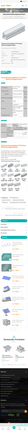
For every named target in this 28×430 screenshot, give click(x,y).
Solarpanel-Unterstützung (18, 200)
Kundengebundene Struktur (8, 230)
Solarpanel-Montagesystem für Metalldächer (17, 266)
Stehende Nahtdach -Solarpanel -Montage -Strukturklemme (18, 321)
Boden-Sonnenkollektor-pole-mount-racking (17, 310)
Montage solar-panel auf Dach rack (7, 384)
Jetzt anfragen (20, 424)
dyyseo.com (19, 421)
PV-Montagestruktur (14, 197)
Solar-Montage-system (5, 379)
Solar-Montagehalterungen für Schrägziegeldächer (17, 255)
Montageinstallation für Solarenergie (18, 202)
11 (23, 364)
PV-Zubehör (4, 233)
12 (25, 364)
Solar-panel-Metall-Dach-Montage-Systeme (9, 388)
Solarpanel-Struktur (6, 200)
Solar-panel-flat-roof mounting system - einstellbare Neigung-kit (18, 277)
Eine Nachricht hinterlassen (14, 427)
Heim (6, 16)
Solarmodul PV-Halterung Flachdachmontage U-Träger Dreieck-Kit (17, 244)
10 (21, 364)
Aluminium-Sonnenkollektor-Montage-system (9, 382)
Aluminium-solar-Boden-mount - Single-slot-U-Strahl (18, 287)
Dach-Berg (3, 224)
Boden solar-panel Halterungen (7, 391)
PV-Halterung (5, 202)
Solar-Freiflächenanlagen (5, 393)
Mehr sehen (15, 249)
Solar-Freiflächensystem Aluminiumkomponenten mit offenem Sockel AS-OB (20, 356)
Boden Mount (4, 227)
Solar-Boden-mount (4, 395)
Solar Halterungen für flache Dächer (8, 375)
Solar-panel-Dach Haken (5, 377)
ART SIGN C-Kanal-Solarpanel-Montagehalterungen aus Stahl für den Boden (18, 299)
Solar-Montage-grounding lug (6, 386)
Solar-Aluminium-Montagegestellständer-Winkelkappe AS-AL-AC (7, 356)
